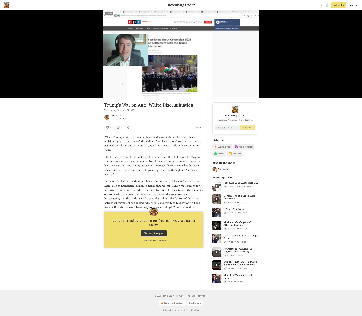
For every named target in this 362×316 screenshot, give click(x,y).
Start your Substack (173, 303)
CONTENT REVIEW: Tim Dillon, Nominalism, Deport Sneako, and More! (241, 263)
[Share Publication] (327, 5)
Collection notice (200, 295)
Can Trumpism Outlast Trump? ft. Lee (241, 237)
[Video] (97, 51)
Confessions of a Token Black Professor (239, 197)
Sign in (353, 5)
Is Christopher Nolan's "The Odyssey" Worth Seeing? (239, 250)
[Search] (321, 5)
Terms (187, 295)
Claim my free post (154, 233)
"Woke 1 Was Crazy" (234, 209)
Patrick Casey (117, 116)
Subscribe (338, 5)
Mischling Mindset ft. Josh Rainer (238, 276)
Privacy (179, 295)
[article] (235, 186)
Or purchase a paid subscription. (154, 240)
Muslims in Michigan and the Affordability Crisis (239, 223)
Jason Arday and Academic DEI (241, 182)
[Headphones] (97, 57)
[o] (217, 186)
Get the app (195, 303)
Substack (167, 310)
